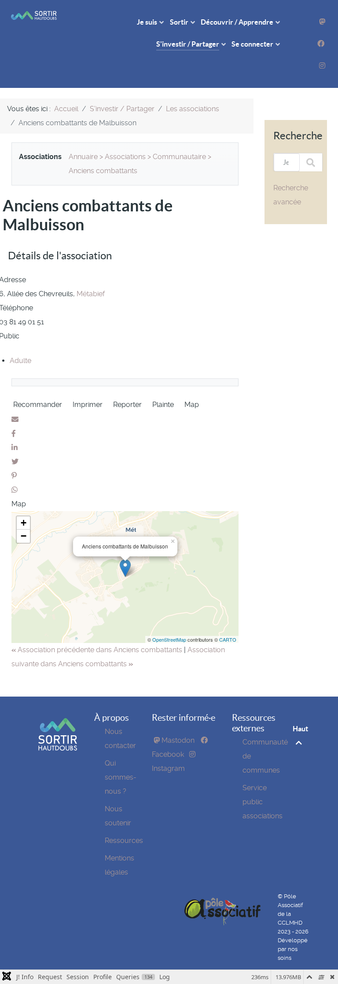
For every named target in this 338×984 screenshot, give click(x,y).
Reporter (127, 404)
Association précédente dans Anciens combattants (97, 650)
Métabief (91, 294)
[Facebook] (321, 43)
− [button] (23, 535)
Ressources (124, 840)
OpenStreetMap (169, 639)
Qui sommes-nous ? (120, 777)
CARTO (227, 639)
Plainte (163, 404)
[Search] (310, 162)
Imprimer (88, 404)
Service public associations (262, 802)
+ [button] (23, 522)
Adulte (20, 360)
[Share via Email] (14, 419)
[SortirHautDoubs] (57, 734)
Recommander (37, 404)
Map (191, 404)
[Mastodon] (322, 21)
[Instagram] (322, 65)
